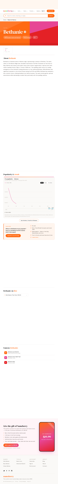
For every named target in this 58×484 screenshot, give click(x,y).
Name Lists (19, 461)
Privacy (16, 481)
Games (38, 11)
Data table (8, 212)
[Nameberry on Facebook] (6, 471)
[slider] (49, 208)
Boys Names (6, 463)
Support (29, 481)
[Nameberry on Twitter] (4, 471)
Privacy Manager (22, 481)
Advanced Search (20, 463)
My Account (33, 466)
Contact (45, 466)
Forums (31, 11)
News (25, 11)
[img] (29, 196)
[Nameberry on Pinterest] (9, 471)
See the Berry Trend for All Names (29, 220)
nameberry (8, 476)
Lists (19, 11)
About (44, 463)
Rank (42, 182)
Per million (50, 182)
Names (12, 11)
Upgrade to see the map (13, 235)
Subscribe (50, 11)
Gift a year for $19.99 (11, 445)
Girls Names (6, 461)
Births (45, 182)
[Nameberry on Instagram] (11, 471)
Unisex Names (6, 466)
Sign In (43, 11)
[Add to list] (25, 32)
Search (51, 15)
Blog (44, 461)
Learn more (35, 237)
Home (4, 19)
